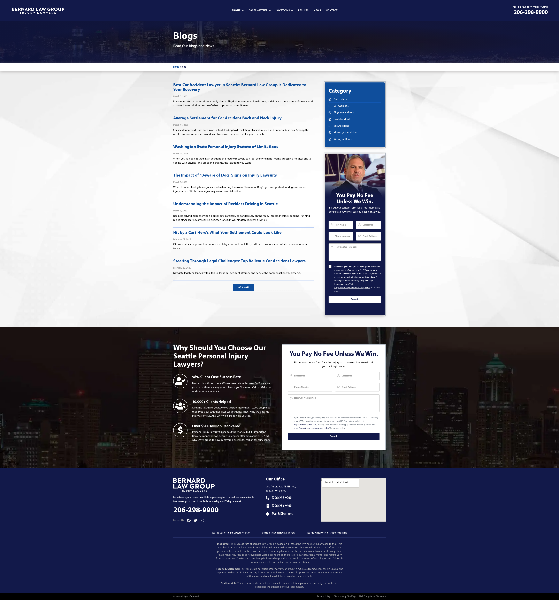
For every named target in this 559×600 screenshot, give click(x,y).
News (317, 10)
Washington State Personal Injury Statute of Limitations (225, 147)
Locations (283, 10)
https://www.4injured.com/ (365, 277)
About (236, 10)
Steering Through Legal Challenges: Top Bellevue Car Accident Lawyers (239, 261)
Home (176, 67)
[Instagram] (202, 520)
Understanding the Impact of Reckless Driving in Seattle (225, 204)
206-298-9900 (531, 12)
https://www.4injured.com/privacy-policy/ (352, 288)
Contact (331, 10)
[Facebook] (189, 520)
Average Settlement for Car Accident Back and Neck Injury (227, 118)
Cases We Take (258, 10)
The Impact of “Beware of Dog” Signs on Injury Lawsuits (225, 175)
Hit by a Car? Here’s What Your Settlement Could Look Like (227, 233)
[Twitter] (196, 520)
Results (303, 10)
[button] (243, 287)
